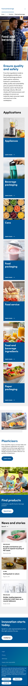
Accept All (6, 683)
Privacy (4, 655)
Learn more (7, 458)
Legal (3, 651)
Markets (11, 14)
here (5, 675)
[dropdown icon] (26, 7)
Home (2, 14)
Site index (4, 666)
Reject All (17, 679)
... (6, 14)
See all (4, 526)
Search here (7, 511)
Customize (6, 679)
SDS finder (4, 658)
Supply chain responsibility (8, 662)
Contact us (7, 638)
